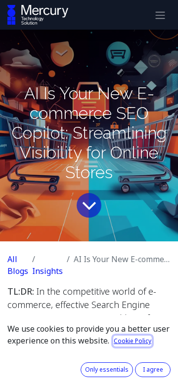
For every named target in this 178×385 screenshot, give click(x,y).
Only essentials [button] (107, 369)
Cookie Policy (132, 341)
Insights (47, 271)
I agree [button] (153, 369)
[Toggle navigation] (160, 15)
